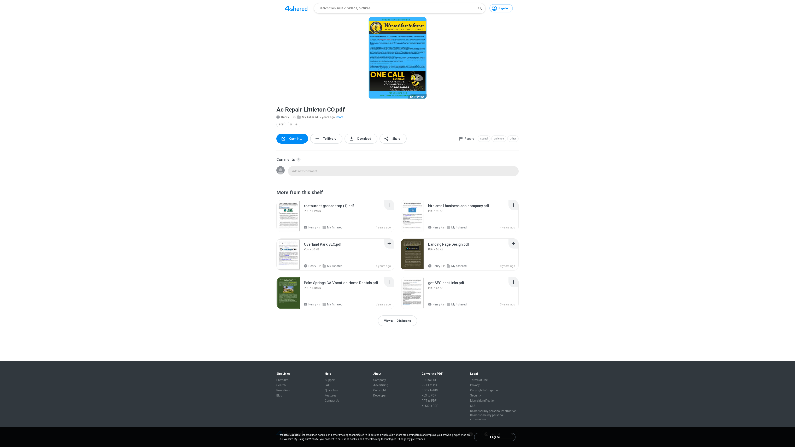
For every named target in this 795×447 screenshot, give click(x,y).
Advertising (380, 385)
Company (379, 380)
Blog (279, 395)
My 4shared (310, 117)
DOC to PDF (429, 380)
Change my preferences (411, 439)
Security (475, 395)
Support (330, 380)
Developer (380, 395)
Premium (282, 380)
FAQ (327, 385)
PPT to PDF (429, 400)
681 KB (294, 124)
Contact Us (332, 400)
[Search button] (480, 8)
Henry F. (286, 117)
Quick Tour (332, 390)
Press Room (284, 390)
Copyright (379, 390)
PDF (281, 124)
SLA (473, 405)
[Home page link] (296, 8)
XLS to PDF (429, 395)
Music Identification (482, 400)
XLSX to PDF (430, 405)
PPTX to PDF (430, 385)
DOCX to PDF (430, 390)
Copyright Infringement (485, 390)
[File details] (293, 216)
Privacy (475, 385)
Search (281, 385)
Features (330, 395)
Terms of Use (479, 380)
